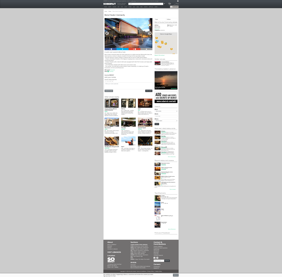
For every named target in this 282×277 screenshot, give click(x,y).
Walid (162, 202)
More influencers (172, 229)
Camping (143, 252)
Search (156, 124)
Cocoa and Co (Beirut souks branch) (111, 109)
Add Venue (156, 251)
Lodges (139, 252)
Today (136, 259)
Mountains (145, 255)
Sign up (176, 275)
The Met (123, 128)
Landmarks (146, 250)
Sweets (146, 246)
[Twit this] (123, 49)
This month (147, 259)
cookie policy (133, 1)
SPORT (130, 6)
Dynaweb (109, 246)
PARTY (109, 6)
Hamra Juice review (165, 163)
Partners (109, 247)
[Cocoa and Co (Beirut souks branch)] (112, 107)
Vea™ (122, 146)
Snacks (142, 246)
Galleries (135, 250)
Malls (139, 253)
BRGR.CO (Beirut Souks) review (168, 176)
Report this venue (159, 55)
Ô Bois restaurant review (166, 167)
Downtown (157, 29)
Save (156, 19)
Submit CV (156, 268)
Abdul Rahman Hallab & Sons (167, 152)
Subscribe (156, 253)
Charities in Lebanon (112, 249)
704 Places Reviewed (121, 3)
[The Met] (128, 126)
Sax (139, 146)
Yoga (141, 256)
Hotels (135, 252)
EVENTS (145, 6)
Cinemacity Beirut (165, 61)
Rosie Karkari (164, 222)
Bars (135, 247)
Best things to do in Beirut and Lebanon (140, 266)
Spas (135, 256)
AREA (141, 6)
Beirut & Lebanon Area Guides (138, 267)
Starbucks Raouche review (167, 172)
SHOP (125, 6)
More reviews (173, 189)
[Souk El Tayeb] (145, 126)
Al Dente (163, 131)
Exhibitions (145, 247)
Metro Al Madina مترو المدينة (167, 215)
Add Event (156, 252)
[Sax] (145, 145)
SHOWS (114, 6)
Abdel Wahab (164, 141)
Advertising (156, 249)
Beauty (138, 256)
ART (118, 6)
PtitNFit (163, 195)
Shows (110, 11)
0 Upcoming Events (121, 4)
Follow (168, 19)
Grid (139, 109)
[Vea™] (128, 145)
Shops (135, 253)
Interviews (133, 264)
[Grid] (145, 107)
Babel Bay (163, 136)
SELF (134, 6)
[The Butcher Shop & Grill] (112, 145)
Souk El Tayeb (142, 128)
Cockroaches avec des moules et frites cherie (168, 183)
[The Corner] (112, 126)
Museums (140, 250)
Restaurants (137, 246)
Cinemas (111, 71)
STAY (122, 6)
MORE (156, 6)
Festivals (142, 249)
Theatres (137, 249)
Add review (149, 91)
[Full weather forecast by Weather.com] (173, 4)
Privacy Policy (150, 271)
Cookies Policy (158, 271)
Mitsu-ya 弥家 (164, 147)
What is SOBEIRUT (111, 244)
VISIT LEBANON (114, 252)
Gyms (136, 255)
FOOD (105, 6)
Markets (143, 253)
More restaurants (172, 156)
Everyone (112, 70)
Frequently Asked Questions (160, 248)
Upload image (108, 91)
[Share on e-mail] (146, 49)
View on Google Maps (166, 34)
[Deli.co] (128, 107)
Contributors (157, 266)
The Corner (108, 128)
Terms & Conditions (141, 271)
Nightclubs (140, 247)
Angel (162, 209)
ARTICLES (151, 6)
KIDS (138, 6)
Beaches (140, 255)
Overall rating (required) (111, 79)
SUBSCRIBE (175, 6)
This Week (140, 259)
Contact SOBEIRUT (158, 246)
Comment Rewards (158, 255)
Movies (146, 249)
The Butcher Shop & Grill (112, 146)
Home (106, 11)
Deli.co (123, 109)
